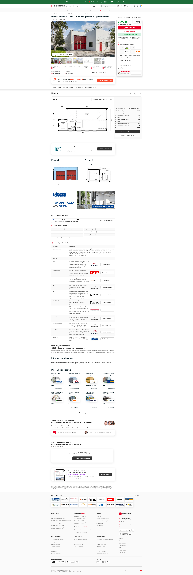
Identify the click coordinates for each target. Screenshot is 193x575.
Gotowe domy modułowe (80, 516)
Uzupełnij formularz (105, 474)
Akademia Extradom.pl (79, 544)
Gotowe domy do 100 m (80, 523)
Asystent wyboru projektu (102, 521)
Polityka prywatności (101, 551)
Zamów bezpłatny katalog (57, 539)
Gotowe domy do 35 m (79, 518)
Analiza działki (115, 10)
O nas (120, 541)
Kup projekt (130, 27)
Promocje (99, 10)
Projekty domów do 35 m (57, 525)
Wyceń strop (107, 280)
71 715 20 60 (123, 5)
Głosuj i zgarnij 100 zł (106, 80)
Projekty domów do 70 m (57, 528)
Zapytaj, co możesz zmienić (128, 135)
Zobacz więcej (107, 295)
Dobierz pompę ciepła (107, 310)
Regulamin (98, 549)
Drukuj (100, 220)
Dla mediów (122, 552)
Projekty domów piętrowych (58, 523)
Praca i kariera (122, 550)
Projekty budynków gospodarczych (60, 13)
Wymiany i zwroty (100, 546)
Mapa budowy (99, 525)
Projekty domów (55, 513)
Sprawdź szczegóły (107, 273)
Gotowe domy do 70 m (79, 521)
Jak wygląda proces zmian (135, 94)
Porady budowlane (55, 549)
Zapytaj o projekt (130, 31)
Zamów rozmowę (136, 73)
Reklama (121, 548)
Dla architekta (124, 10)
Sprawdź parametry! (107, 325)
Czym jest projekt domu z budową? (82, 530)
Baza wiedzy (54, 551)
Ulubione (98, 516)
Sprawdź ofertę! (107, 302)
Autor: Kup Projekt (55, 185)
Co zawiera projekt (55, 544)
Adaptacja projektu (55, 546)
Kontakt (139, 10)
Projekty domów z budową (80, 532)
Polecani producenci (56, 553)
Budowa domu (85, 6)
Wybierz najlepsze (107, 287)
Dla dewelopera (132, 10)
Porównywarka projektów (102, 518)
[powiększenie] (111, 99)
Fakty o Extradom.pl (78, 546)
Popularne (81, 10)
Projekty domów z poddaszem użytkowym (61, 520)
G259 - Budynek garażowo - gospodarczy (76, 13)
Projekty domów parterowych (58, 518)
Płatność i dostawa (101, 544)
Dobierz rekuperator (107, 339)
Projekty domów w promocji (80, 539)
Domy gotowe (94, 6)
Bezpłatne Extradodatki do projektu (104, 542)
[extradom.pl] (58, 6)
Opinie (75, 542)
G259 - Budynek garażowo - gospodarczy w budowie (72, 422)
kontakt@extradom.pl (126, 524)
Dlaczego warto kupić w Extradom (104, 539)
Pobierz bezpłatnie (105, 149)
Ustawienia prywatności (102, 553)
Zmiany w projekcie (55, 542)
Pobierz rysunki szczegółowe (128, 131)
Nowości (75, 10)
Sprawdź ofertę (107, 264)
